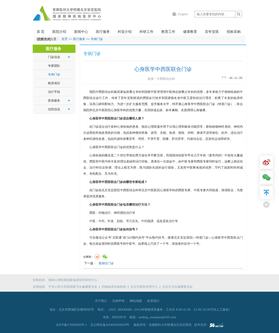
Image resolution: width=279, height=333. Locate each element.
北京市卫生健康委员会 (177, 286)
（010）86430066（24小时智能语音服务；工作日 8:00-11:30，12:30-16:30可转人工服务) (168, 309)
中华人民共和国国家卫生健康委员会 (72, 286)
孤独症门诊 (106, 263)
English (183, 14)
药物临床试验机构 (114, 286)
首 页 (40, 31)
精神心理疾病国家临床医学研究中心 (72, 280)
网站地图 (136, 301)
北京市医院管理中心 (144, 286)
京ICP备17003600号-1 (72, 324)
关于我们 (101, 301)
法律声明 (118, 301)
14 (240, 77)
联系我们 (153, 301)
